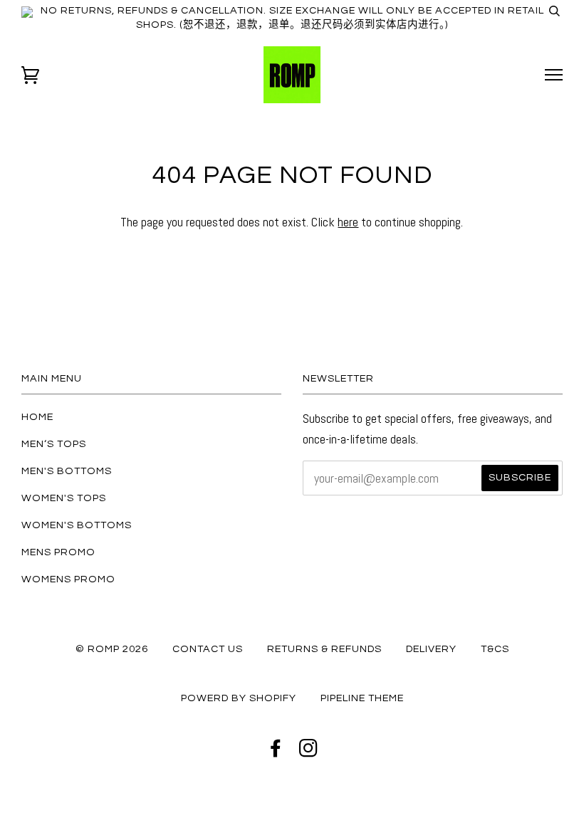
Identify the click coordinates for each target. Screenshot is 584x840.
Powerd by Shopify (238, 698)
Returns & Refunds (324, 649)
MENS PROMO (58, 552)
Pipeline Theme (362, 698)
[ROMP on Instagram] (308, 752)
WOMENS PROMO (68, 579)
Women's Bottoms (76, 525)
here (348, 222)
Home (37, 416)
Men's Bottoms (66, 471)
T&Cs (495, 649)
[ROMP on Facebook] (276, 752)
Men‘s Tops (53, 444)
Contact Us (207, 649)
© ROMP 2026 (111, 649)
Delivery (431, 649)
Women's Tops (63, 498)
